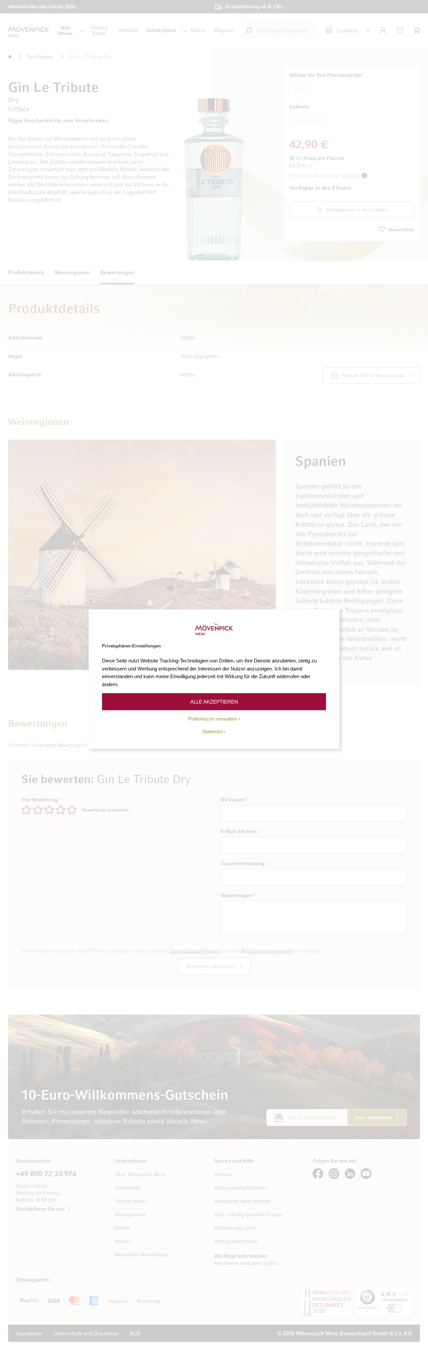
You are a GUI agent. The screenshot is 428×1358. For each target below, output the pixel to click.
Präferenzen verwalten (212, 719)
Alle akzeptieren (214, 701)
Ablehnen (212, 731)
